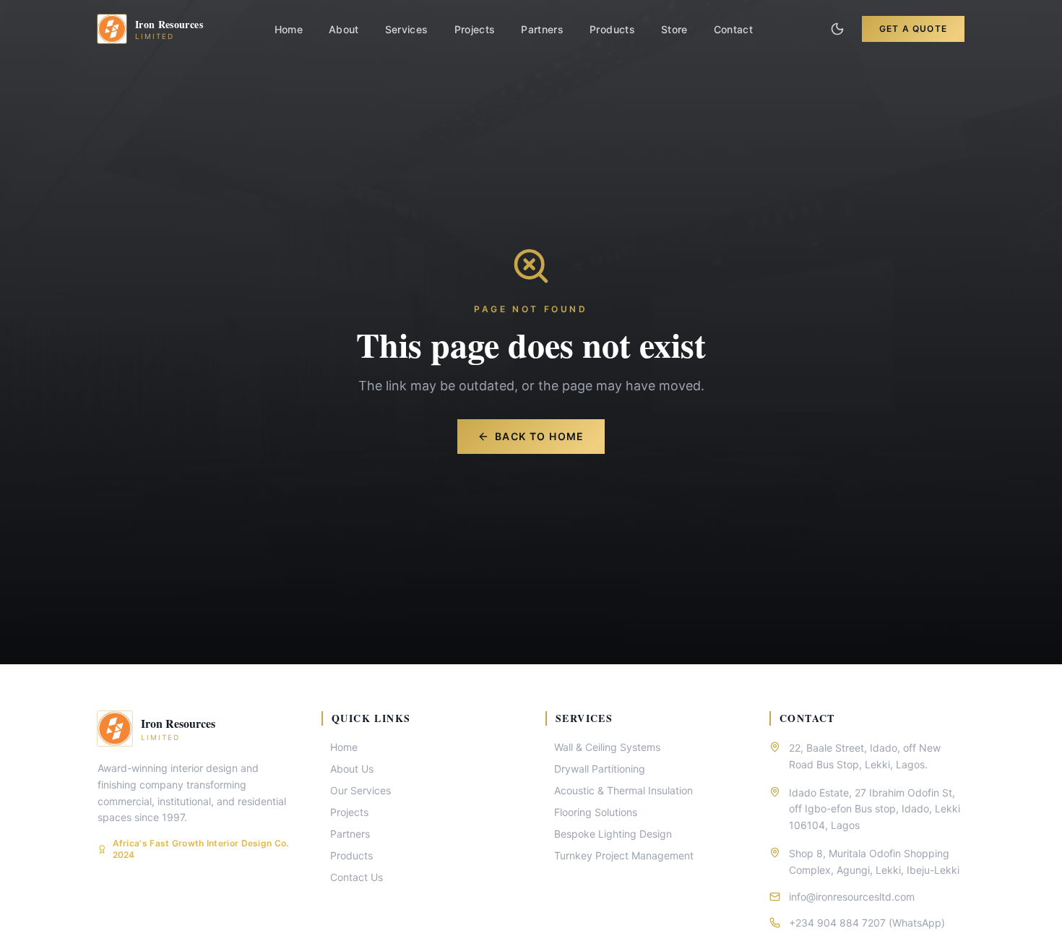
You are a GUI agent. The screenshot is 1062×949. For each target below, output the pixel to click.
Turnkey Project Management (624, 855)
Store (674, 29)
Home (289, 29)
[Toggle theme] (837, 29)
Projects (475, 29)
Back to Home (539, 436)
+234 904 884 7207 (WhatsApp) (867, 922)
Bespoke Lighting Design (613, 834)
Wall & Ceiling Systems (607, 747)
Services (406, 29)
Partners (542, 29)
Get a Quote (913, 28)
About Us (352, 769)
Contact (733, 29)
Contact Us (356, 877)
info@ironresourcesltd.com (852, 896)
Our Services (360, 790)
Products (612, 29)
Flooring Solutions (595, 812)
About (344, 29)
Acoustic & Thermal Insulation (623, 790)
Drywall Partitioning (599, 769)
